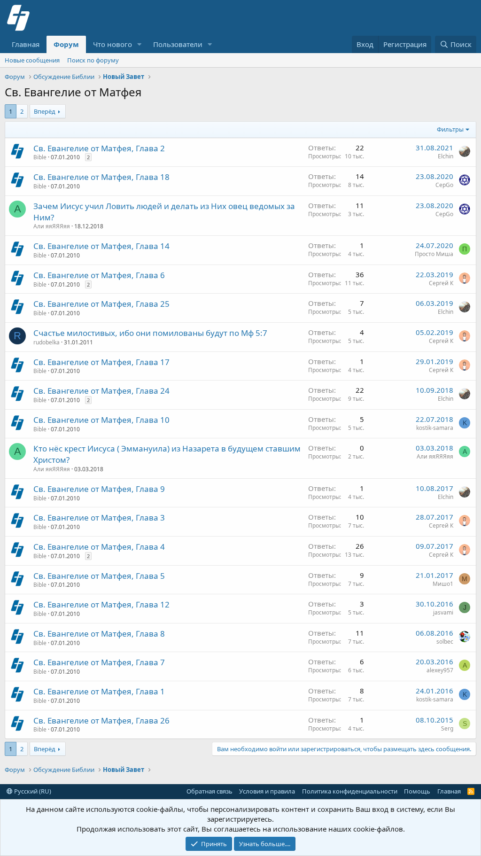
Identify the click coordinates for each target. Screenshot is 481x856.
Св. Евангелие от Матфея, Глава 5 (99, 575)
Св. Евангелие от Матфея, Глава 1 (99, 691)
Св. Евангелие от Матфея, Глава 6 (99, 275)
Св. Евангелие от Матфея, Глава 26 (101, 720)
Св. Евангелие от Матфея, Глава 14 (101, 246)
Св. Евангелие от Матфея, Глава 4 (99, 546)
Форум (66, 44)
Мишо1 (443, 584)
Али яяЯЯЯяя (51, 226)
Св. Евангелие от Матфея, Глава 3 (99, 517)
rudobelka (46, 342)
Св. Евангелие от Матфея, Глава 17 (101, 362)
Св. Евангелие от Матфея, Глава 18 (101, 176)
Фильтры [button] (450, 129)
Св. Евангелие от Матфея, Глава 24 (101, 390)
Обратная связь (209, 791)
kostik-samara (434, 428)
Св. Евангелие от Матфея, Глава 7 (99, 662)
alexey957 (440, 670)
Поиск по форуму (93, 60)
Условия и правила (267, 791)
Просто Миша (434, 254)
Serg (447, 728)
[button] (139, 44)
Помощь (417, 791)
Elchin (445, 156)
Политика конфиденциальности (349, 791)
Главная (25, 44)
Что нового (112, 44)
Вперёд (44, 111)
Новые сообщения (32, 60)
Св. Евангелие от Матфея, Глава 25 (101, 303)
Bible (40, 157)
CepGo (444, 185)
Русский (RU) (32, 791)
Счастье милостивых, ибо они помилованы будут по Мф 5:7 (150, 332)
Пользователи (177, 44)
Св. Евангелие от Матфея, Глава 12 (101, 604)
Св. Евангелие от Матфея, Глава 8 (99, 633)
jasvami (443, 612)
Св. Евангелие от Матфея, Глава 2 (99, 148)
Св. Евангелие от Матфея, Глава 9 (99, 488)
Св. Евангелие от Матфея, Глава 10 (101, 419)
